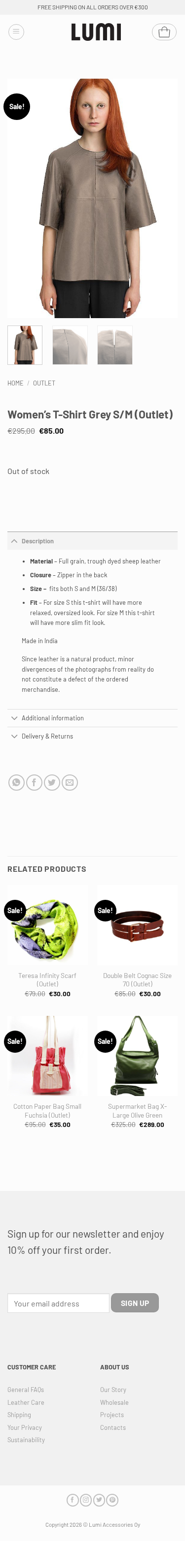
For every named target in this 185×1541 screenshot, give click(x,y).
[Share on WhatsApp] (16, 782)
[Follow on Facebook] (72, 1500)
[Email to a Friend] (70, 782)
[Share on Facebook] (34, 782)
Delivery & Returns (47, 736)
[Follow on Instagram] (86, 1500)
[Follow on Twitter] (99, 1500)
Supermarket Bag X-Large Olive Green (137, 1110)
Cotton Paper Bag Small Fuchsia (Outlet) (47, 1110)
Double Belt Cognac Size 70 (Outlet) (137, 979)
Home (15, 383)
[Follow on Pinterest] (112, 1500)
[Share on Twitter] (52, 782)
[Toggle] (14, 540)
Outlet (44, 383)
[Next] (162, 198)
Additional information (53, 718)
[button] (16, 32)
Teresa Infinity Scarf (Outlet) (47, 979)
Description (38, 541)
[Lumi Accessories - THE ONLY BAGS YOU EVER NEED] (96, 32)
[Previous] (23, 198)
